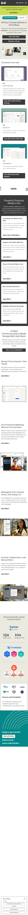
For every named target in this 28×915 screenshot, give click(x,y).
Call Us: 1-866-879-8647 (10, 743)
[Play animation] (14, 51)
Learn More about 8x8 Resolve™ (11, 175)
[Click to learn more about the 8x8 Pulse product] (14, 115)
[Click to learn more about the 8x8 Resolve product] (14, 151)
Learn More (13, 12)
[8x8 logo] (3, 3)
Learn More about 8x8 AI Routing (12, 102)
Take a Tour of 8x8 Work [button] (11, 235)
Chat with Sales (14, 36)
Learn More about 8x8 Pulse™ (13, 138)
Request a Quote (14, 41)
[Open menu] (26, 3)
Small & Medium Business (10, 17)
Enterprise (21, 17)
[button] (14, 220)
